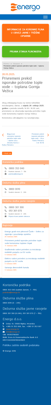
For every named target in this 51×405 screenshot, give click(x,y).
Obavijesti (16, 64)
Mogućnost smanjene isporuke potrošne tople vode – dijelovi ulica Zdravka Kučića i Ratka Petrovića (11, 139)
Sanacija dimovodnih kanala (17, 267)
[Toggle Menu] (45, 17)
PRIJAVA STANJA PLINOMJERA (25, 51)
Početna (6, 64)
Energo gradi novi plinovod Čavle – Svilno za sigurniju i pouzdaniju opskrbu (24, 233)
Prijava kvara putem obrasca (19, 216)
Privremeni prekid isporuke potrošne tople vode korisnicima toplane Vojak (23, 242)
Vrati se (7, 153)
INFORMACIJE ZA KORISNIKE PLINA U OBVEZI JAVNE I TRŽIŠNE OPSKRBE (25, 33)
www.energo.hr (12, 329)
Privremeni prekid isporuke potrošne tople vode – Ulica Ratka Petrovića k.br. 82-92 (37, 138)
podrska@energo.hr (16, 174)
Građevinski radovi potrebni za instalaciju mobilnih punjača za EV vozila (23, 251)
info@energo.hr (13, 332)
